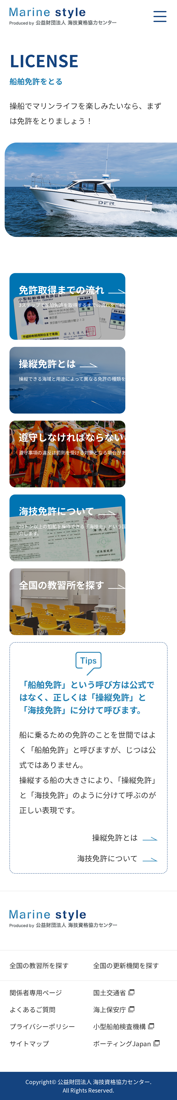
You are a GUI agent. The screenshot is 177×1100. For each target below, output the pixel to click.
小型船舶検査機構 (119, 1026)
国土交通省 (109, 992)
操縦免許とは (115, 837)
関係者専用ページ (36, 992)
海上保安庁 (109, 1009)
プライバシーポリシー (42, 1026)
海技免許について (107, 858)
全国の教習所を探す (39, 965)
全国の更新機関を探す (126, 965)
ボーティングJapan (122, 1043)
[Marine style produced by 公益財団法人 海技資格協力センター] (63, 17)
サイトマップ (29, 1043)
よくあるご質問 (32, 1009)
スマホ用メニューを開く (159, 16)
